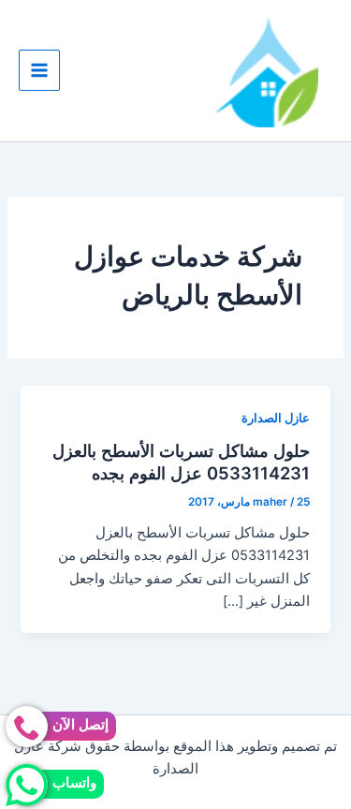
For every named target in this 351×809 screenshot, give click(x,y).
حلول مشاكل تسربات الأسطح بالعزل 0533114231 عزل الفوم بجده (181, 461)
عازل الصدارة (275, 418)
